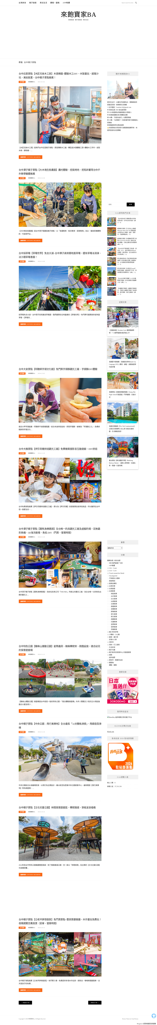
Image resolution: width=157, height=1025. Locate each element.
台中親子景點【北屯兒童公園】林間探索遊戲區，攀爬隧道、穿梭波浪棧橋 (57, 807)
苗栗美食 (114, 624)
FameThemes (135, 1019)
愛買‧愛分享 (113, 637)
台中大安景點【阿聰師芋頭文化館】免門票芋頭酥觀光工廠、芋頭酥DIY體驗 (58, 369)
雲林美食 (114, 627)
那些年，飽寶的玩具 (116, 660)
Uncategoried (113, 576)
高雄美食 (114, 629)
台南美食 (114, 601)
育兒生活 (43, 3)
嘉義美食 (114, 606)
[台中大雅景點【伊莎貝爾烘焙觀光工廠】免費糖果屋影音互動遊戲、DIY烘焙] (60, 480)
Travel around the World (116, 573)
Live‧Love (113, 570)
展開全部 (110, 560)
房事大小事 (113, 639)
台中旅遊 (22, 81)
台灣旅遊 (112, 588)
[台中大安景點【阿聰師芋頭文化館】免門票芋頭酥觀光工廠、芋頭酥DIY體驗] (60, 400)
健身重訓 (112, 581)
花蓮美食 (114, 622)
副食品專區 (113, 583)
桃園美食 (114, 619)
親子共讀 (112, 650)
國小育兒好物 (113, 632)
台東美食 (114, 604)
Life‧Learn (113, 568)
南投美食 (114, 593)
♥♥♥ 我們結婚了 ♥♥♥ (116, 563)
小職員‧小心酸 (114, 634)
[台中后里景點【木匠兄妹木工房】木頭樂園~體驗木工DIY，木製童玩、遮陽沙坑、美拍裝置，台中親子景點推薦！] (60, 115)
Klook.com (110, 731)
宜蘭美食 (114, 609)
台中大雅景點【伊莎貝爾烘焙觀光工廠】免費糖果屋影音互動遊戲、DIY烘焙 (58, 449)
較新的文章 (94, 1002)
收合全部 (117, 560)
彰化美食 (114, 614)
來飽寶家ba (78, 14)
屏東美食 (114, 611)
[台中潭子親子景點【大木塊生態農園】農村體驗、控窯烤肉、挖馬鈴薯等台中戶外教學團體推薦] (60, 204)
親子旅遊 (33, 3)
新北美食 (114, 616)
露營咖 (111, 662)
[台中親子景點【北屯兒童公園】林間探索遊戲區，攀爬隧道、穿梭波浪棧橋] (60, 838)
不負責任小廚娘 (114, 578)
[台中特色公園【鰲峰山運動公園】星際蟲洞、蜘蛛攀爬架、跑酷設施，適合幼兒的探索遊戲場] (60, 678)
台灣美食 (22, 3)
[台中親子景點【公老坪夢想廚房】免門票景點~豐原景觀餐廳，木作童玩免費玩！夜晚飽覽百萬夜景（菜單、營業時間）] (60, 954)
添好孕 (111, 642)
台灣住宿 (112, 586)
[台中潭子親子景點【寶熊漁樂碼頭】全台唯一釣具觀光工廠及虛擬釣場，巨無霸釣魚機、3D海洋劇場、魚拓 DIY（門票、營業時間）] (60, 564)
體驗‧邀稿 (54, 3)
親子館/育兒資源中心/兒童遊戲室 (120, 652)
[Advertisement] (78, 42)
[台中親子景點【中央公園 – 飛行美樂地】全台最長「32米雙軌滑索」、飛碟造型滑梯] (60, 758)
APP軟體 (66, 3)
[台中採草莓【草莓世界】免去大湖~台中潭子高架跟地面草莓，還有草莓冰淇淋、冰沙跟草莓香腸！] (60, 288)
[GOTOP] (154, 1016)
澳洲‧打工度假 (114, 644)
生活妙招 (112, 647)
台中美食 (114, 596)
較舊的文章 (26, 1002)
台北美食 (114, 599)
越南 (110, 655)
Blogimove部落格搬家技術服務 (146, 1023)
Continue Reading (33, 157)
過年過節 (112, 657)
